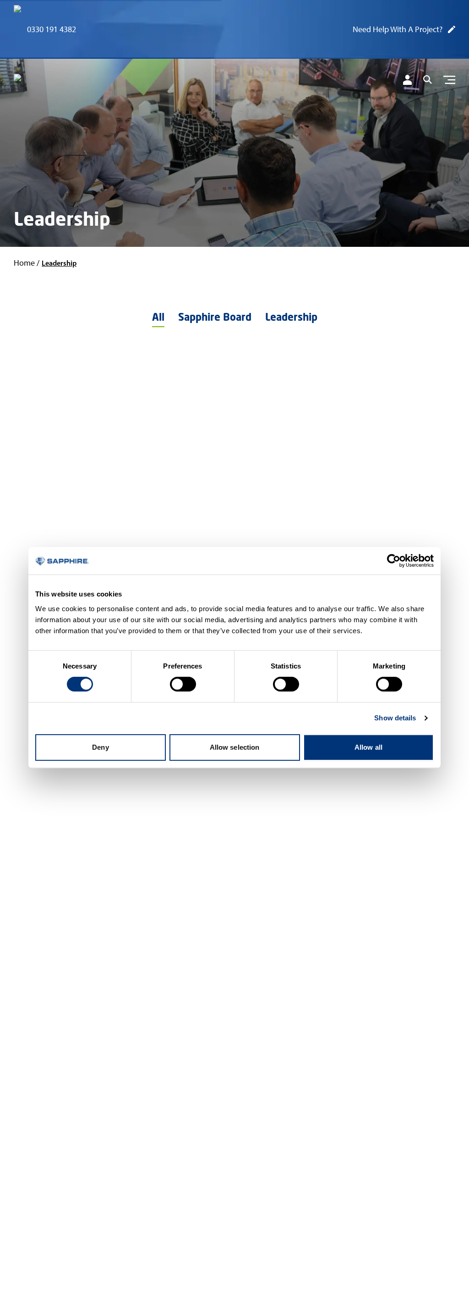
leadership (59, 262)
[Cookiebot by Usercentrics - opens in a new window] (394, 561)
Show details (395, 718)
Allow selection (235, 747)
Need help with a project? (397, 29)
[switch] (183, 684)
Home (24, 263)
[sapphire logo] (59, 81)
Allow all (368, 747)
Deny (100, 747)
